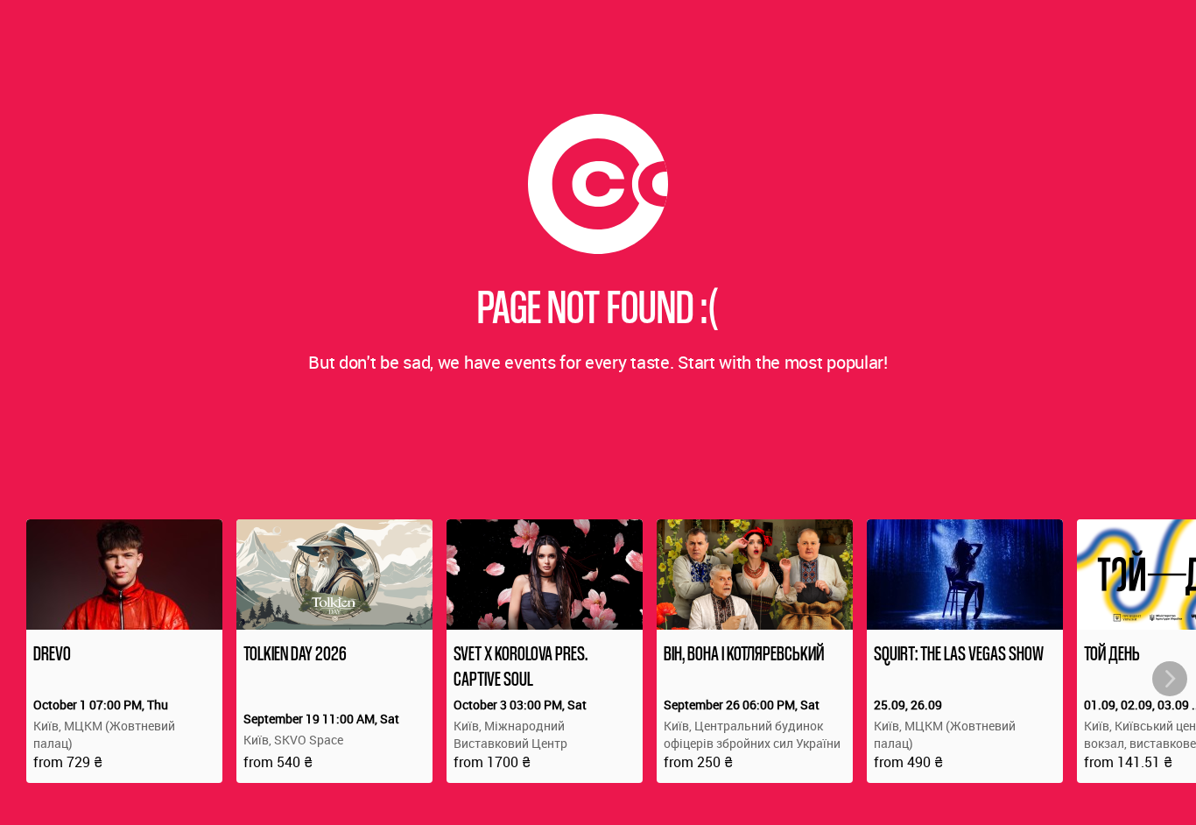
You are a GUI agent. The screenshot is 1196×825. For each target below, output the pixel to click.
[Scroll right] (1169, 678)
